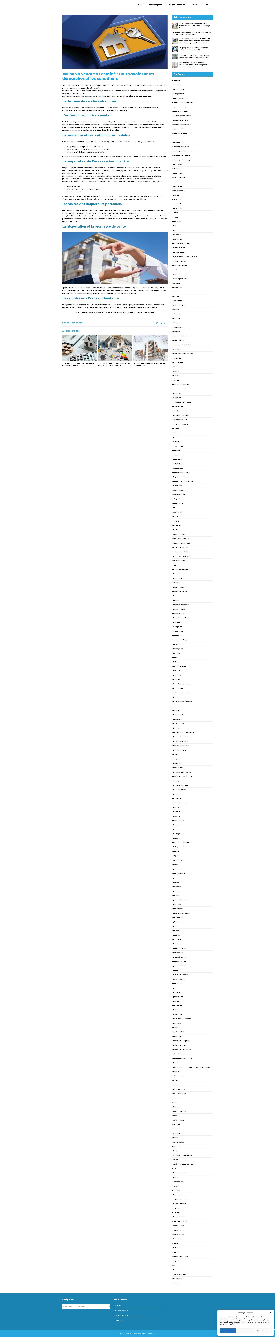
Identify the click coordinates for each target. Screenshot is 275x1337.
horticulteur (177, 653)
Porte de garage (179, 979)
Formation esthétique (181, 605)
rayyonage (177, 1023)
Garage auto (178, 627)
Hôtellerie (176, 662)
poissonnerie (178, 953)
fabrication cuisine (180, 591)
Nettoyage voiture (179, 847)
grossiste (176, 644)
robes (175, 1080)
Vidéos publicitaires (180, 1257)
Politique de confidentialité (135, 1334)
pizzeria (176, 931)
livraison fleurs (178, 724)
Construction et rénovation (183, 402)
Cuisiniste (176, 442)
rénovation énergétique (182, 1041)
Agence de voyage (180, 107)
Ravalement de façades (182, 1019)
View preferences (263, 1331)
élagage (176, 521)
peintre (176, 891)
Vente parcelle (178, 1235)
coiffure (176, 380)
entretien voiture (179, 561)
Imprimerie (177, 675)
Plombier (176, 944)
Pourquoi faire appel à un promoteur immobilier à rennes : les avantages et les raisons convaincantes (194, 65)
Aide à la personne (180, 133)
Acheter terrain (178, 89)
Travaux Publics (178, 1217)
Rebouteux (177, 1028)
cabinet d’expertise (180, 265)
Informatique (178, 688)
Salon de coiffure (179, 1094)
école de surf (178, 512)
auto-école (177, 204)
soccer (175, 1138)
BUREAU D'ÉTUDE (179, 248)
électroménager (179, 534)
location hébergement (181, 746)
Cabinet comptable (180, 261)
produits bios (178, 997)
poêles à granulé (179, 948)
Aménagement (178, 142)
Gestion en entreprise (181, 640)
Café (175, 270)
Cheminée (177, 358)
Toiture (175, 1186)
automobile (177, 208)
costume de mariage (181, 415)
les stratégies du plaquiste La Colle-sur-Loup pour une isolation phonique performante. (191, 33)
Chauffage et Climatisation (183, 354)
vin (174, 1265)
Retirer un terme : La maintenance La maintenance (191, 1067)
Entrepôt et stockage (181, 547)
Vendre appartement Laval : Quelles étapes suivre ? (78, 364)
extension (176, 583)
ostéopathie (177, 860)
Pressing (176, 992)
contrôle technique (180, 411)
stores (175, 1160)
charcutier (177, 318)
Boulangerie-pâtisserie (181, 243)
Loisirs (175, 754)
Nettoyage (177, 838)
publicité (176, 1001)
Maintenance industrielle (182, 772)
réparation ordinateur (181, 1054)
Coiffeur (176, 376)
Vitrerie (176, 1270)
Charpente (177, 323)
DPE (174, 508)
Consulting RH (178, 406)
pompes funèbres (179, 966)
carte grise (177, 292)
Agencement (178, 129)
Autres (175, 213)
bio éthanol (177, 221)
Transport (176, 1213)
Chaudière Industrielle (181, 336)
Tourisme (176, 1190)
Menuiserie (177, 798)
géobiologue (178, 635)
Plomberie (177, 939)
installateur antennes (181, 693)
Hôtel (175, 658)
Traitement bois (179, 1195)
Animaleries (177, 164)
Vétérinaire (177, 1248)
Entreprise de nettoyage (182, 556)
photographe (178, 909)
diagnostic (177, 499)
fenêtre (176, 596)
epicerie (176, 565)
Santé (175, 1102)
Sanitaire (176, 1098)
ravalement (177, 1014)
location (176, 728)
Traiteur (176, 1208)
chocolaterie (178, 362)
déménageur (178, 464)
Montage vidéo (178, 834)
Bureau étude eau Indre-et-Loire (185, 257)
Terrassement (178, 1182)
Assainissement (179, 177)
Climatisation (178, 367)
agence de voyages (180, 111)
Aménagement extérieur (182, 155)
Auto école (177, 199)
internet (176, 697)
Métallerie (177, 812)
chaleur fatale (178, 301)
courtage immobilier (180, 420)
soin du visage (178, 1142)
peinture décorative (180, 900)
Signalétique (178, 1133)
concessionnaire (179, 389)
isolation (176, 710)
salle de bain (178, 1085)
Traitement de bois (180, 1199)
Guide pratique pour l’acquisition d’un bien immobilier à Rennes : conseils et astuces (194, 56)
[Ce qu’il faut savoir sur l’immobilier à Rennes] (150, 347)
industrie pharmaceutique (182, 684)
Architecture (177, 173)
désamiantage (178, 490)
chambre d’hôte (179, 305)
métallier (176, 816)
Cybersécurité (178, 446)
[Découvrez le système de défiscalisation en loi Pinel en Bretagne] (115, 347)
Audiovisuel (177, 186)
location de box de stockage (183, 732)
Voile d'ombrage (179, 1274)
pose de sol (177, 983)
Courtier (176, 428)
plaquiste (176, 935)
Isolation (176, 706)
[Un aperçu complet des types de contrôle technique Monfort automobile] (175, 47)
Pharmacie (177, 904)
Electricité (176, 530)
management (178, 781)
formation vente (179, 613)
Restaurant (177, 1063)
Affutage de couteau (180, 98)
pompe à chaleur (179, 957)
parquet (176, 882)
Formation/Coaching (180, 618)
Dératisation (177, 486)
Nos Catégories (121, 1310)
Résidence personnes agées (183, 1058)
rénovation (177, 1036)
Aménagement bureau (181, 147)
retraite (176, 1072)
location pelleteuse (180, 750)
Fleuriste (176, 600)
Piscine (176, 926)
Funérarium (177, 622)
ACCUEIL (118, 1305)
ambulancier (178, 138)
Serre (175, 1116)
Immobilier (177, 671)
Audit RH (176, 195)
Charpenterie (178, 327)
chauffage (177, 349)
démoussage (178, 468)
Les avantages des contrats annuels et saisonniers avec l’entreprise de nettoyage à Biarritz (195, 26)
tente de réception (180, 1173)
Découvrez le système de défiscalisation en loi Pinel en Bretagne (114, 364)
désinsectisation (179, 495)
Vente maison (178, 1230)
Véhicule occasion (180, 1221)
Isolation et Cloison (180, 715)
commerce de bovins (181, 384)
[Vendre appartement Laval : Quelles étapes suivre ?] (79, 347)
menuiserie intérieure (181, 803)
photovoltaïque (178, 922)
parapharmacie (179, 873)
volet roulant (177, 1279)
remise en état (178, 1032)
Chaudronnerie (178, 340)
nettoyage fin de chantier (182, 843)
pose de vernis (178, 988)
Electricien (177, 525)
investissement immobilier (182, 702)
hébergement (178, 649)
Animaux (176, 169)
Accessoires (177, 85)
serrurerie (177, 1124)
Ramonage (177, 1010)
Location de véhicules (181, 741)
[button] (271, 1312)
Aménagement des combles (183, 151)
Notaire (176, 851)
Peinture (176, 895)
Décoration (177, 450)
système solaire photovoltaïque (184, 1164)
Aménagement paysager (182, 160)
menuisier (177, 807)
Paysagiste (177, 887)
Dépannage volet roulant (182, 477)
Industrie (176, 680)
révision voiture (178, 1076)
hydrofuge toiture (179, 666)
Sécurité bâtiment (179, 1111)
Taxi (174, 1168)
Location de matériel (180, 737)
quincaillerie (177, 1005)
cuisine (176, 437)
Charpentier (177, 332)
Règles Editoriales (122, 1315)
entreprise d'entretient (181, 552)
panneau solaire (179, 869)
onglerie (176, 856)
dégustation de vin (180, 455)
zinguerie (176, 1283)
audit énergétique (179, 191)
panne (175, 865)
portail (175, 970)
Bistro (175, 226)
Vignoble (176, 1261)
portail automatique (180, 975)
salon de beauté (179, 1089)
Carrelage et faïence (181, 279)
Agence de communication (183, 103)
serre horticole (178, 1120)
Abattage (176, 81)
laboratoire (177, 719)
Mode (175, 829)
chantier (176, 310)
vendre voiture (178, 1226)
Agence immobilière (180, 120)
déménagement (179, 459)
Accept (227, 1331)
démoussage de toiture (182, 473)
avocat (175, 217)
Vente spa (177, 1239)
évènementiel (178, 578)
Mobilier (176, 825)
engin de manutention (181, 539)
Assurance (177, 182)
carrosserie (177, 288)
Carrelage (177, 274)
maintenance (178, 768)
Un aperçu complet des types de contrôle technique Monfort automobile (194, 49)
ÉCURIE (175, 517)
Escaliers (176, 574)
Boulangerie (177, 239)
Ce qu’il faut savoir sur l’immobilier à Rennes (149, 363)
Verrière (176, 1243)
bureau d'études (179, 252)
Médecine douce (179, 790)
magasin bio (177, 763)
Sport (175, 1151)
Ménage (176, 794)
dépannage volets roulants (183, 481)
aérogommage (179, 94)
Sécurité (176, 1107)
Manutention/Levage (180, 785)
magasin (176, 759)
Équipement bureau (180, 569)
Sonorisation (178, 1146)
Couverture (177, 433)
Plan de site (151, 1334)
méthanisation (178, 820)
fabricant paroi (178, 587)
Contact (118, 1320)
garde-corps (178, 631)
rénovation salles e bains (182, 1050)
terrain (175, 1177)
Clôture (176, 371)
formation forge (179, 609)
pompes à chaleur (180, 961)
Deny (246, 1331)
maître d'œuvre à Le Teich (182, 776)
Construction (178, 398)
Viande (176, 1252)
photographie (178, 917)
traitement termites (180, 1204)
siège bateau (178, 1129)
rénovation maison (180, 1045)
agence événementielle (182, 116)
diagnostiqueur (178, 503)
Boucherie (177, 230)
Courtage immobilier (180, 424)
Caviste (176, 296)
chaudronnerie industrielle (182, 345)
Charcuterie (177, 314)
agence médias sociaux (182, 125)
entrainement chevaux (181, 543)
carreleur (176, 283)
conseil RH (177, 393)
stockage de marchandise (183, 1155)
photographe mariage (181, 913)
